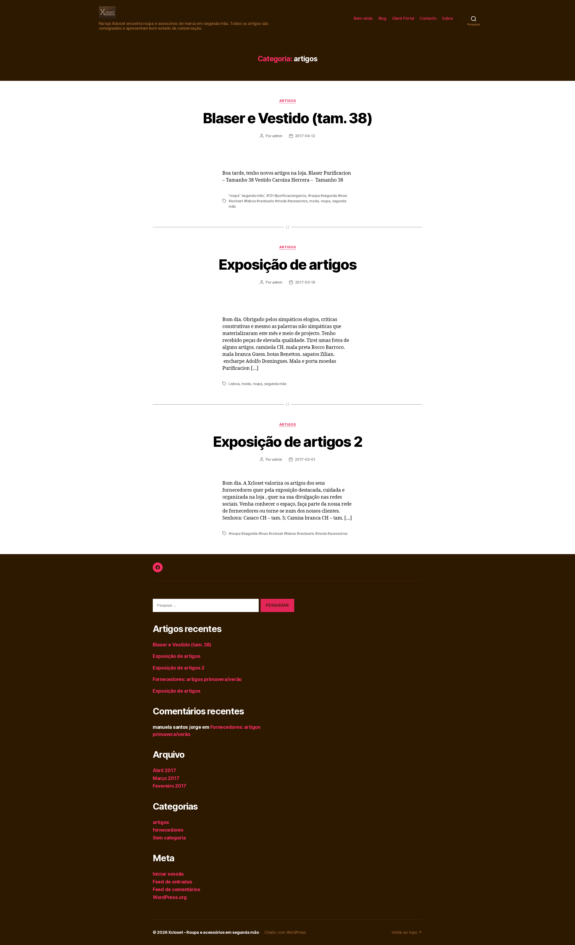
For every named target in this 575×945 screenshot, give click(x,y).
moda (314, 201)
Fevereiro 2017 (169, 786)
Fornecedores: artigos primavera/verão (197, 679)
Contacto (428, 18)
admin (277, 136)
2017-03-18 (305, 282)
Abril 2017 (164, 770)
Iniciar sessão (168, 874)
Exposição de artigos (288, 264)
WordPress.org (170, 897)
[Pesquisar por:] (205, 606)
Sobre (447, 18)
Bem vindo (363, 18)
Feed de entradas (172, 882)
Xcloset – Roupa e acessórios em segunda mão (213, 932)
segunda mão (275, 383)
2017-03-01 (305, 459)
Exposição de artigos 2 (287, 441)
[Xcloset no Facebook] (158, 567)
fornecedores (168, 830)
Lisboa (234, 383)
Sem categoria (169, 838)
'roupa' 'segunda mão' (246, 195)
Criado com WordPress (285, 932)
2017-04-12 (305, 136)
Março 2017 (166, 778)
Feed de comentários (176, 889)
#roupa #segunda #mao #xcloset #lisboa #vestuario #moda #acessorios (288, 533)
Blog (382, 18)
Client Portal (403, 18)
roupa (325, 201)
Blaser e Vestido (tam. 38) (287, 118)
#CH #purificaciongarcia (286, 195)
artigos (287, 101)
